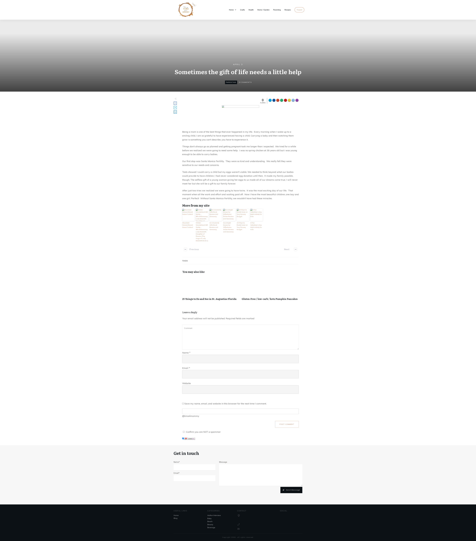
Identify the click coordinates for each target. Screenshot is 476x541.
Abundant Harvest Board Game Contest (187, 225)
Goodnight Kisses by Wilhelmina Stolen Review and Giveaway (228, 227)
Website (186, 383)
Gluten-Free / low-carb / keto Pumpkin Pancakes (270, 289)
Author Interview (214, 515)
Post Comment (287, 424)
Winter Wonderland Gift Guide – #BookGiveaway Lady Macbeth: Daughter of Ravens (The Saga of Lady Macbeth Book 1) (202, 232)
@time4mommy (190, 416)
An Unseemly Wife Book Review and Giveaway (214, 226)
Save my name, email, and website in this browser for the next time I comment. (225, 403)
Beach (209, 521)
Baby (209, 518)
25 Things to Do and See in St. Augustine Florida (210, 289)
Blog (175, 518)
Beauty (210, 524)
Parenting (231, 82)
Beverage (211, 527)
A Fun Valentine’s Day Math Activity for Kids (256, 226)
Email (186, 368)
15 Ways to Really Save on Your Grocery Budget (242, 226)
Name (186, 352)
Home (176, 515)
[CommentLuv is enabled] (189, 438)
